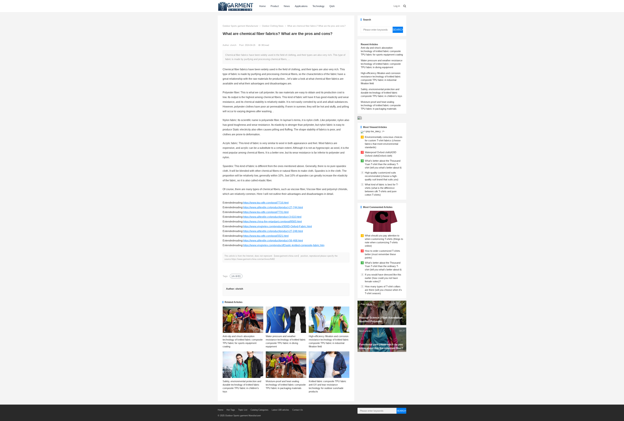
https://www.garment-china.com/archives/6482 (253, 259)
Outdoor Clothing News (273, 26)
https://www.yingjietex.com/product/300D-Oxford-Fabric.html (277, 226)
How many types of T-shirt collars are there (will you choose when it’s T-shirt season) (383, 290)
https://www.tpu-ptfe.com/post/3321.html (266, 235)
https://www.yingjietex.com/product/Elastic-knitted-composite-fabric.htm (283, 245)
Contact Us (297, 410)
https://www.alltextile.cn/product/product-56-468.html (273, 240)
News (287, 6)
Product (275, 6)
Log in (397, 6)
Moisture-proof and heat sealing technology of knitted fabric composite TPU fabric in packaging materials (286, 384)
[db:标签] (236, 276)
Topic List (242, 410)
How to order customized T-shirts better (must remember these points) (382, 254)
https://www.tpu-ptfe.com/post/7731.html (266, 212)
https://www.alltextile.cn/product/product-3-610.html (272, 216)
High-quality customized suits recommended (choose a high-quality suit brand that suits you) (381, 176)
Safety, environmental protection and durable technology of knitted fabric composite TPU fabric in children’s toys (381, 92)
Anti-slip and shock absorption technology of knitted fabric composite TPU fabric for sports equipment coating (382, 51)
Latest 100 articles (280, 410)
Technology (318, 6)
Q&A (332, 6)
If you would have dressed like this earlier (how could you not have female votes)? (383, 278)
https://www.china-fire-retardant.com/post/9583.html (272, 221)
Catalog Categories (259, 410)
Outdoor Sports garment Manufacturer (240, 26)
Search (398, 29)
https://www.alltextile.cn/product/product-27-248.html (273, 231)
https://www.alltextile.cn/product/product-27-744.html (273, 207)
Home (262, 6)
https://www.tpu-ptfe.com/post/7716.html (266, 202)
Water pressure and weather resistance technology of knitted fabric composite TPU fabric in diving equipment (381, 64)
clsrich (233, 45)
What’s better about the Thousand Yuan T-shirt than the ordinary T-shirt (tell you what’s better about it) (383, 164)
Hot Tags (231, 410)
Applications (301, 6)
